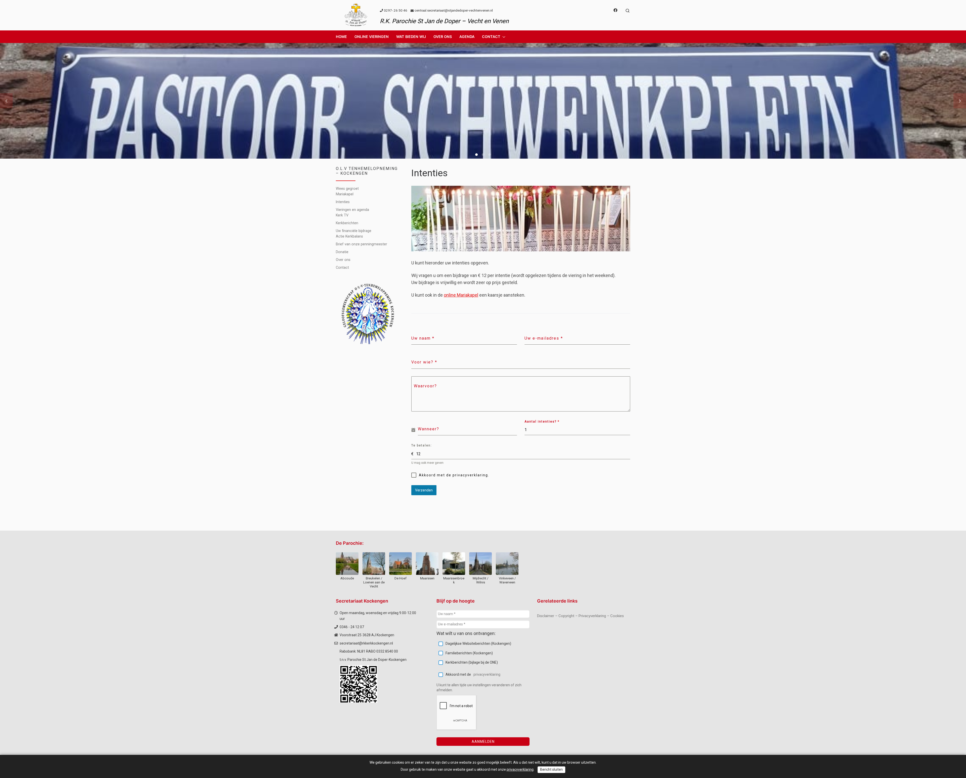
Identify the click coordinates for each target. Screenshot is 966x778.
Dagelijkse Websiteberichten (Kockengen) (478, 644)
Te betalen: (421, 445)
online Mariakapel (461, 295)
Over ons (343, 260)
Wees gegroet (347, 189)
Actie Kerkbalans (349, 236)
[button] (371, 36)
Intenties (343, 202)
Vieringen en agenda (352, 210)
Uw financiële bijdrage (353, 231)
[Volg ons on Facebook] (615, 10)
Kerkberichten (347, 223)
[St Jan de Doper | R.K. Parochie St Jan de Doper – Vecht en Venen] (356, 14)
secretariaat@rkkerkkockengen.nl (366, 643)
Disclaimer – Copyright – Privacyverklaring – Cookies (580, 616)
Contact (342, 267)
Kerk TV (342, 215)
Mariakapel (344, 194)
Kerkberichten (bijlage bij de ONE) (472, 662)
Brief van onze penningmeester (361, 244)
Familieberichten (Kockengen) (469, 653)
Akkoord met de (473, 674)
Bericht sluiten (551, 769)
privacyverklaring (486, 674)
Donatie (342, 252)
